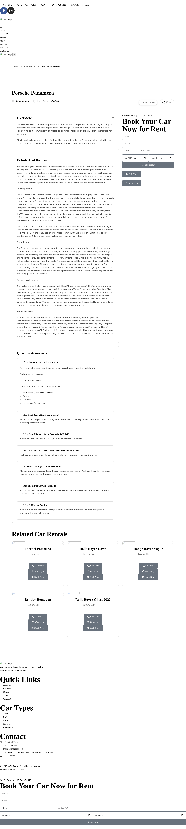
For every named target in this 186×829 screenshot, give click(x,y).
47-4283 (55, 101)
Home (2, 30)
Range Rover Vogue (148, 549)
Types (2, 40)
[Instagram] (11, 10)
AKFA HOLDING (17, 770)
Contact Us (4, 51)
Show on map (22, 101)
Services (3, 44)
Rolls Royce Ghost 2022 (93, 599)
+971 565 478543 (145, 116)
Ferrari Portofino (38, 549)
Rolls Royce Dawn (93, 549)
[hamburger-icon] (1, 27)
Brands (3, 37)
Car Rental (29, 66)
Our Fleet (4, 33)
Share (168, 102)
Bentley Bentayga (38, 599)
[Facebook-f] (3, 10)
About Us (4, 47)
